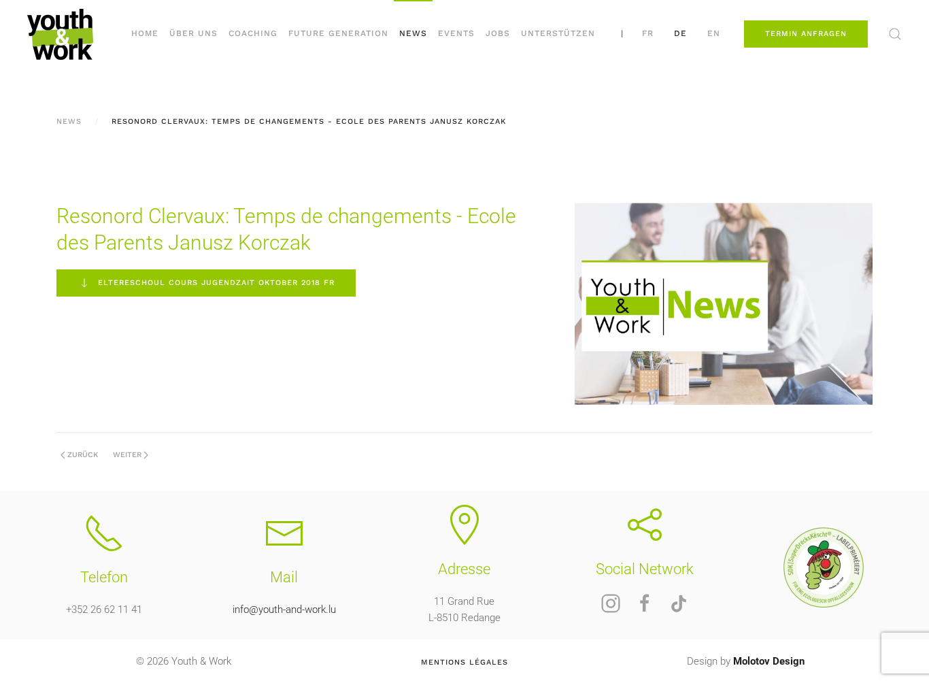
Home (144, 33)
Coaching (253, 33)
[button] (895, 34)
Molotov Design (769, 661)
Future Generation (338, 33)
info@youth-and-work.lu (284, 609)
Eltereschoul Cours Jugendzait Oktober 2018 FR (216, 282)
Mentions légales (464, 662)
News (413, 33)
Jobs (498, 33)
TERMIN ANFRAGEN (806, 33)
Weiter (127, 454)
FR (648, 33)
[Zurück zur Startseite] (60, 34)
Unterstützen (558, 33)
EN (713, 33)
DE (680, 33)
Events (456, 33)
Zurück (82, 454)
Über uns (193, 33)
